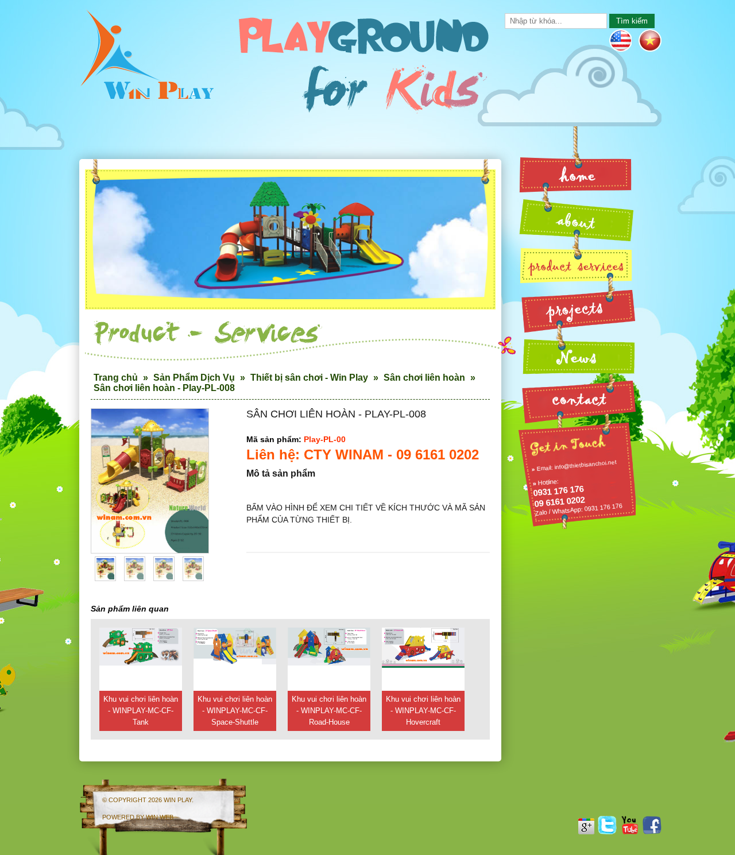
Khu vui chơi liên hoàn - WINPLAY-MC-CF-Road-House (329, 710)
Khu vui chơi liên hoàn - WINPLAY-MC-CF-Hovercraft (423, 710)
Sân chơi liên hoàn (424, 377)
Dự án (577, 309)
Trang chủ (116, 377)
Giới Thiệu (577, 219)
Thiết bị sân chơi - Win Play (309, 377)
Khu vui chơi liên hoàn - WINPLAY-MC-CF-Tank (140, 710)
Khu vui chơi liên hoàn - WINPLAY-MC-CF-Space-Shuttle (235, 710)
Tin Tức (577, 354)
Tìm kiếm (632, 21)
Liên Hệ (577, 398)
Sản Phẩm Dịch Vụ (194, 377)
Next (194, 492)
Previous (105, 492)
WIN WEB (159, 817)
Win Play (178, 799)
